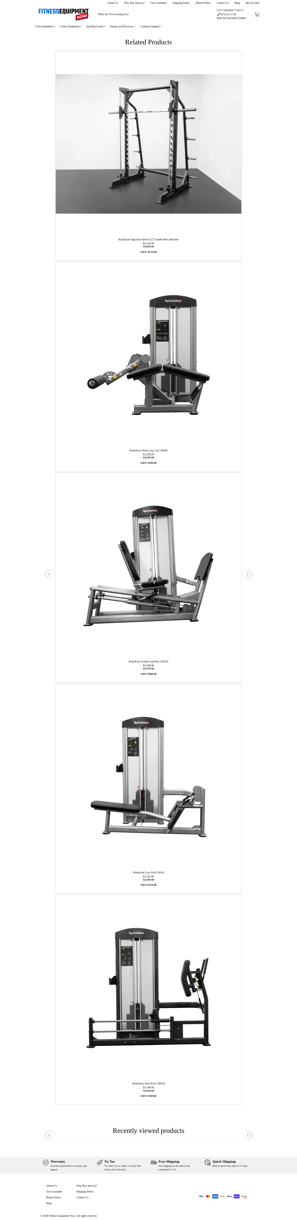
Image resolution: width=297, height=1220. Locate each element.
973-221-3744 (228, 14)
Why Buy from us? (134, 2)
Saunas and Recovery (122, 26)
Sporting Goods (95, 26)
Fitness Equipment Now (62, 1215)
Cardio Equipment (70, 26)
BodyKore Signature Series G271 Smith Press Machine (148, 239)
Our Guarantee (159, 2)
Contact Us (223, 2)
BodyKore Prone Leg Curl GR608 (148, 450)
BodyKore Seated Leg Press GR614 (148, 661)
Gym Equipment (44, 26)
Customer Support (150, 26)
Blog (237, 2)
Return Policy (203, 2)
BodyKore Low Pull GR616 (148, 872)
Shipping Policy (181, 2)
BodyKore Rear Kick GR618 (149, 1083)
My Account (252, 2)
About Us (112, 2)
